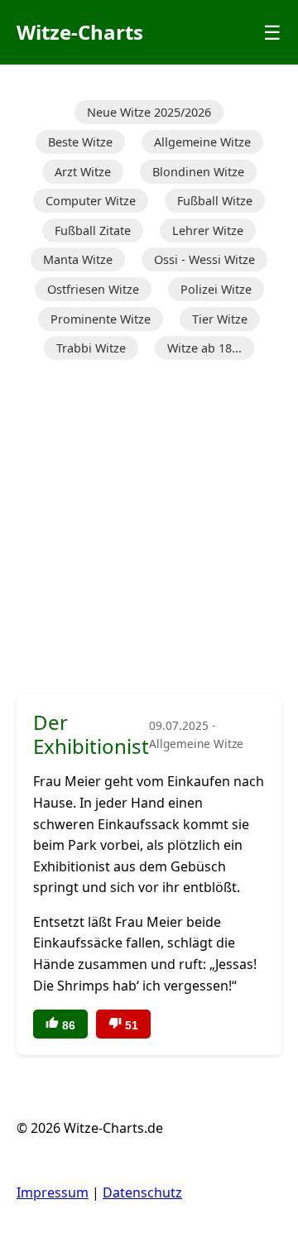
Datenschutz (142, 1192)
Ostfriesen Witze (93, 289)
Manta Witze (78, 259)
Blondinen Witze (198, 172)
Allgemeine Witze (202, 142)
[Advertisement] (149, 529)
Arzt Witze (83, 172)
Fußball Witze (214, 201)
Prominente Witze (100, 319)
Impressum (53, 1192)
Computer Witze (91, 201)
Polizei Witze (216, 289)
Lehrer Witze (207, 230)
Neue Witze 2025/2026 (149, 112)
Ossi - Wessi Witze (204, 259)
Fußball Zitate (93, 230)
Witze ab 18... (204, 348)
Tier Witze (220, 319)
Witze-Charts (80, 32)
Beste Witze (80, 142)
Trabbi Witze (91, 348)
